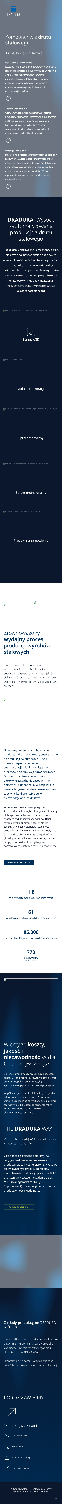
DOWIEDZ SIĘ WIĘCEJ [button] (17, 862)
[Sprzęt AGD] (31, 84)
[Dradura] (13, 11)
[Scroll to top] (56, 1497)
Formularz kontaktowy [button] (21, 1457)
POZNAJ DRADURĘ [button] (17, 1207)
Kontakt (45, 1491)
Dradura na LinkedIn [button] (20, 1468)
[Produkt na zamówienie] (31, 170)
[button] (55, 11)
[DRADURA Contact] (31, 1485)
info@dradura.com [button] (19, 1435)
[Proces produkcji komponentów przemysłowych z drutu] (31, 128)
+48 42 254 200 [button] (18, 1446)
